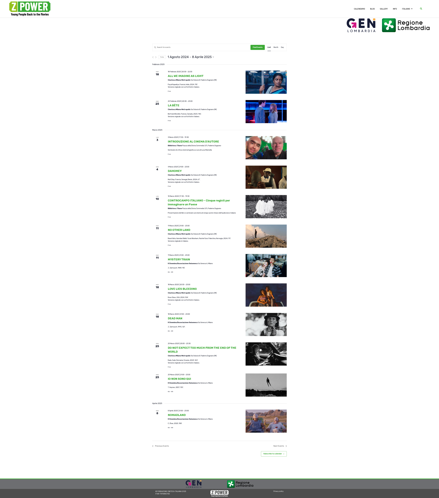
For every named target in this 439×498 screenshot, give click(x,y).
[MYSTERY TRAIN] (266, 266)
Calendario (359, 9)
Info (395, 9)
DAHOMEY (175, 171)
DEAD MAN (175, 318)
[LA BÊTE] (266, 112)
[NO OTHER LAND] (266, 236)
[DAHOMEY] (266, 178)
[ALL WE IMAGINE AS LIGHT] (266, 83)
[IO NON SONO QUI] (266, 385)
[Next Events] (156, 57)
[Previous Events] (153, 57)
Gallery (384, 9)
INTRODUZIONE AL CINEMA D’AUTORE (193, 141)
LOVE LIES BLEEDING (182, 288)
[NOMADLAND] (266, 422)
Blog (372, 9)
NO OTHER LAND (179, 230)
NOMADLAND (177, 415)
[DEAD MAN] (266, 325)
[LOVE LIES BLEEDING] (266, 295)
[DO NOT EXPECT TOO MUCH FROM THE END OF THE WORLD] (266, 354)
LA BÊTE (173, 105)
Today (162, 57)
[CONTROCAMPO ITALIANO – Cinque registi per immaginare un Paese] (266, 207)
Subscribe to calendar (272, 454)
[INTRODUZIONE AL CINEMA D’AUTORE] (266, 148)
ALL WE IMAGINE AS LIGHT (185, 76)
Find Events (257, 47)
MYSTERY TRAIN (179, 259)
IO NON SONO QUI (179, 378)
